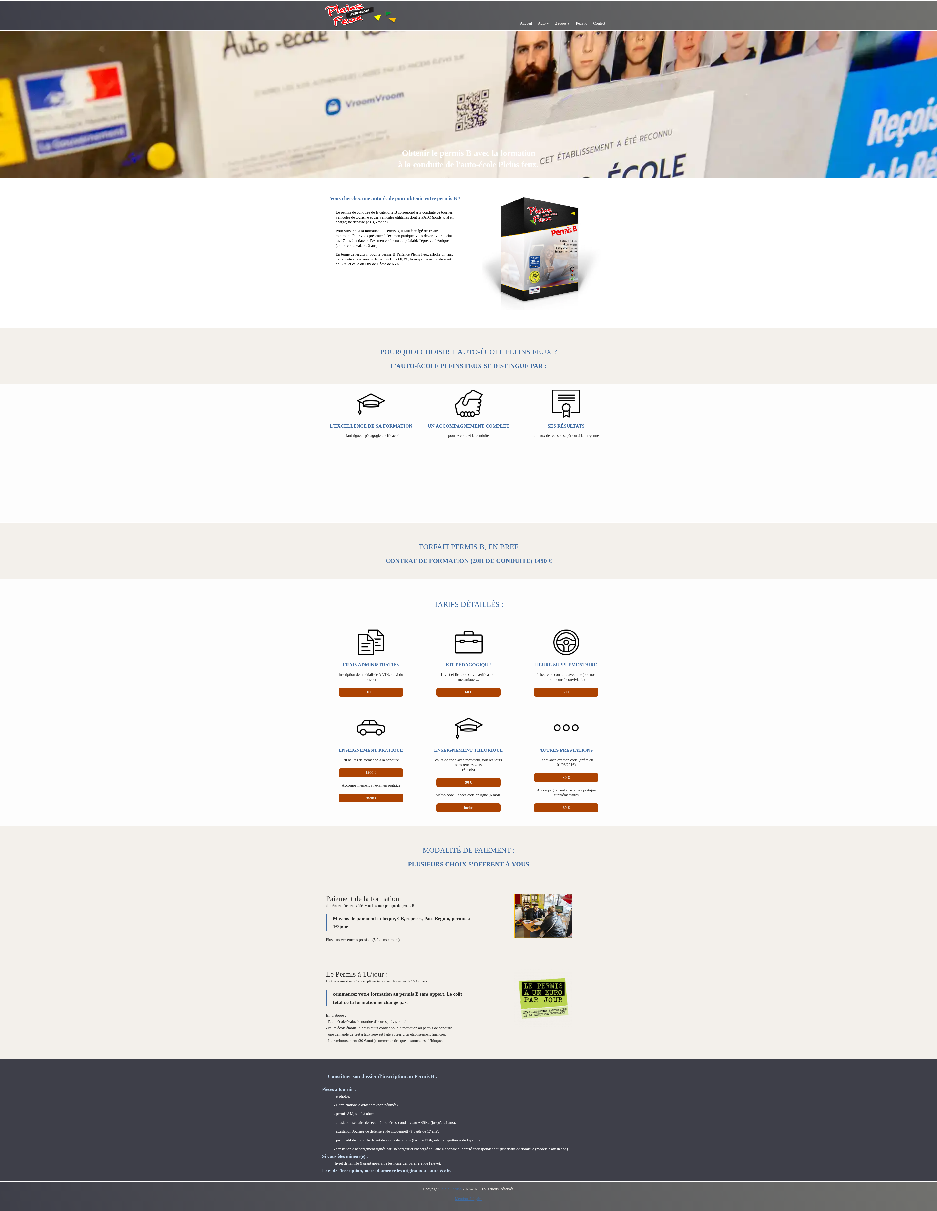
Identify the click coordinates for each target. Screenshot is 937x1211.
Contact (599, 23)
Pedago (581, 23)
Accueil (526, 23)
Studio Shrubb (450, 1189)
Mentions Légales (468, 1199)
